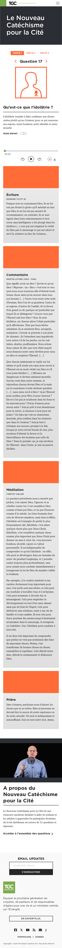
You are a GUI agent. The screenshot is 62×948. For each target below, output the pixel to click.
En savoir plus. (31, 918)
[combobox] (50, 159)
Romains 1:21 (13, 199)
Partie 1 (17, 53)
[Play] (31, 159)
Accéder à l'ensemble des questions (26, 833)
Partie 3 (44, 53)
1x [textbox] (50, 159)
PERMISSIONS (24, 937)
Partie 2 (30, 53)
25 (25, 199)
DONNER (39, 937)
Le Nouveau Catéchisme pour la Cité (26, 25)
